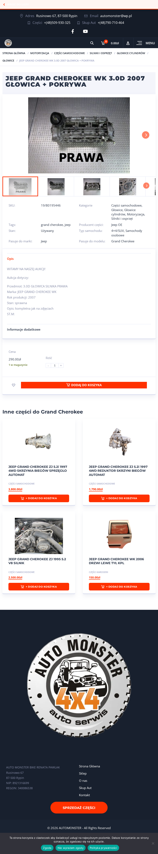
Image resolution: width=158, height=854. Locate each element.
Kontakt (84, 795)
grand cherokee (52, 225)
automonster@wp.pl (116, 16)
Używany (47, 231)
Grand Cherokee (122, 241)
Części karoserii (98, 572)
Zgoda (47, 847)
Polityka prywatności (103, 847)
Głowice (8, 60)
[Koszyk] (110, 43)
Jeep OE (116, 225)
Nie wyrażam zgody (71, 847)
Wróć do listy (18, 4)
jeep (68, 225)
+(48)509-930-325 (57, 22)
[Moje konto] (128, 43)
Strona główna (13, 53)
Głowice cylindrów (131, 53)
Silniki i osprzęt (101, 53)
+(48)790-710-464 (111, 22)
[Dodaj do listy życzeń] (13, 385)
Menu (150, 43)
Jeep (44, 241)
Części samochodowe (69, 53)
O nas (83, 780)
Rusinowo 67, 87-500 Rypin (56, 16)
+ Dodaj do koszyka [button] (41, 498)
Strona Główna (89, 766)
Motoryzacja (39, 53)
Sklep (83, 773)
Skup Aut (85, 788)
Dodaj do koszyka (86, 385)
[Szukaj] (92, 43)
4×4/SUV (117, 231)
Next (145, 135)
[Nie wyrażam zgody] (153, 843)
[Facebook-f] (73, 31)
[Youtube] (85, 31)
